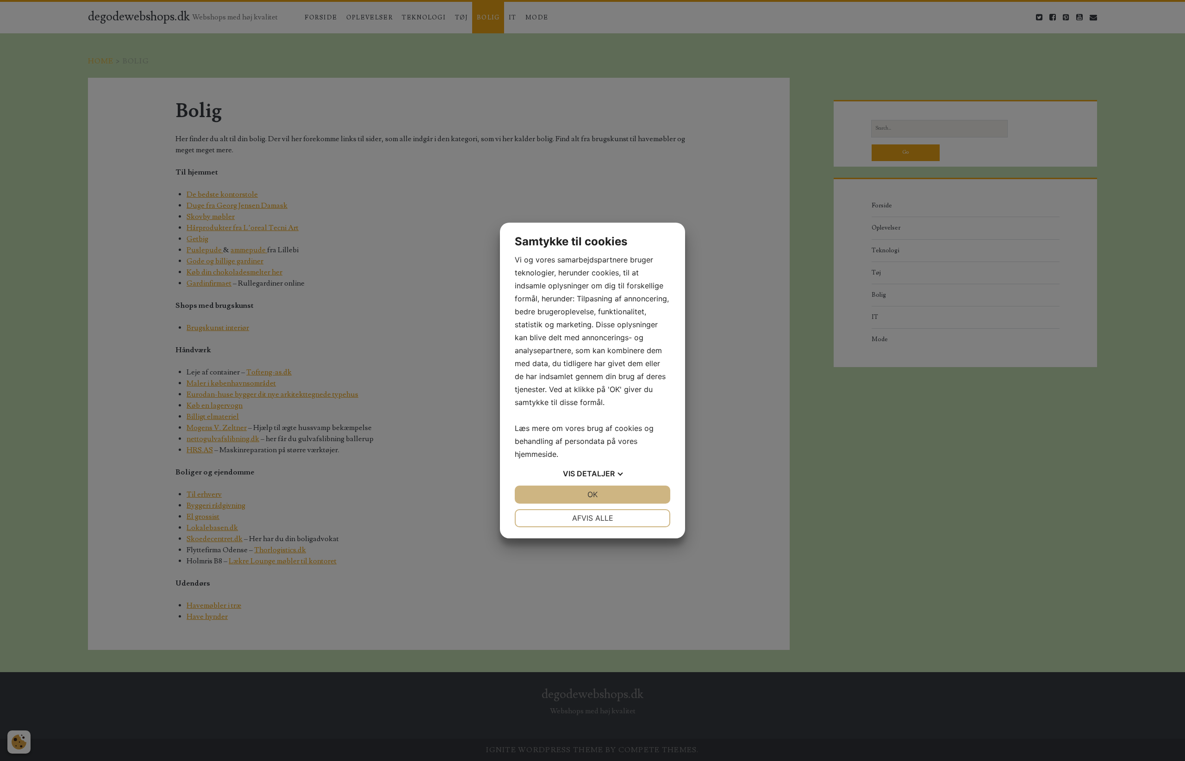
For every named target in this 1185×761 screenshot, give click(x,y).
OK (592, 494)
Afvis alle (592, 518)
